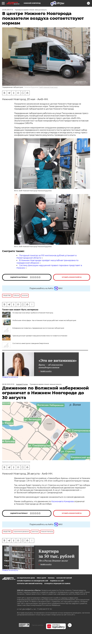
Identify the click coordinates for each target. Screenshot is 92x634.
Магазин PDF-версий (64, 578)
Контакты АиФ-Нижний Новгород (29, 583)
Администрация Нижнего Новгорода (16, 462)
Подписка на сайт (57, 581)
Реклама (51, 578)
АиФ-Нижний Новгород (48, 87)
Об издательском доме (26, 578)
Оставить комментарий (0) (72, 277)
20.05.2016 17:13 (7, 10)
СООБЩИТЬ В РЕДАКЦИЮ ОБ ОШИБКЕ (57, 583)
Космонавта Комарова (62, 501)
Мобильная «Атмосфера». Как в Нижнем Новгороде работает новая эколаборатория (44, 320)
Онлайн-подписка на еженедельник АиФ (32, 581)
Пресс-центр (41, 578)
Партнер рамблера (37, 625)
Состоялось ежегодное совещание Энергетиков (30, 343)
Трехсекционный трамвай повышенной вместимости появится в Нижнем (39, 336)
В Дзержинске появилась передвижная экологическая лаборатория (38, 328)
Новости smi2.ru (10, 377)
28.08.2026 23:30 (8, 384)
